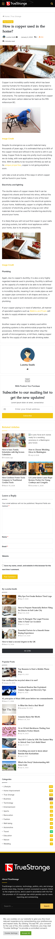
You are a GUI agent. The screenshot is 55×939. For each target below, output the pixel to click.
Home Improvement (12, 791)
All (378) (27, 651)
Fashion (7, 819)
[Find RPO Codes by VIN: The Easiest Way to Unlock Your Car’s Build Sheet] (9, 743)
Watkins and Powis (38, 311)
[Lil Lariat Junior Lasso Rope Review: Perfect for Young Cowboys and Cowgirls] (41, 468)
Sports (6, 811)
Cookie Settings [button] (11, 933)
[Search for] (52, 4)
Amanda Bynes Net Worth (29, 717)
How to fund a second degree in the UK (18, 642)
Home (6, 16)
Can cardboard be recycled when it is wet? (20, 680)
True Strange (16, 16)
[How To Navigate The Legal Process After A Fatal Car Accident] (9, 622)
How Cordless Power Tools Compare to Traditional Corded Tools (13, 480)
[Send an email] (17, 37)
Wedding (7, 844)
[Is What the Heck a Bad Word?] (9, 709)
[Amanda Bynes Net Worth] (9, 720)
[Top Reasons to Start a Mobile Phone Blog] (9, 672)
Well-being (8, 823)
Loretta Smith (11, 37)
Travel (6, 831)
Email (5, 546)
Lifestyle (7, 787)
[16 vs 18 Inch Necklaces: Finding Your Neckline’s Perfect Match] (9, 731)
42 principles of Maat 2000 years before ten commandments (27, 698)
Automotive (8, 827)
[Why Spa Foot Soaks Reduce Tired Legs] (9, 600)
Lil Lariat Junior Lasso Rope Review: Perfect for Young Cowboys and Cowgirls (40, 480)
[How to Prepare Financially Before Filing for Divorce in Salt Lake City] (9, 611)
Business (7, 799)
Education (8, 836)
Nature (6, 840)
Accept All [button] (26, 933)
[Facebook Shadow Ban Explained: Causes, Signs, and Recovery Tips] (9, 690)
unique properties (13, 165)
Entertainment (9, 807)
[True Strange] (16, 3)
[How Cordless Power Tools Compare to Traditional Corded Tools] (14, 468)
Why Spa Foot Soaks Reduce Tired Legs (35, 596)
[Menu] (3, 4)
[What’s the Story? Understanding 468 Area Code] (9, 766)
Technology (8, 803)
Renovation (8, 815)
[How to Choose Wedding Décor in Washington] (41, 440)
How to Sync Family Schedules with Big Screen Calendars (13, 452)
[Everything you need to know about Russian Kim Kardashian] (9, 754)
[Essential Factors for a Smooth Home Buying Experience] (9, 634)
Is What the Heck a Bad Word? (31, 705)
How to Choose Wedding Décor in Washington (39, 450)
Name (5, 537)
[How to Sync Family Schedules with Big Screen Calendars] (14, 440)
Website (5, 556)
